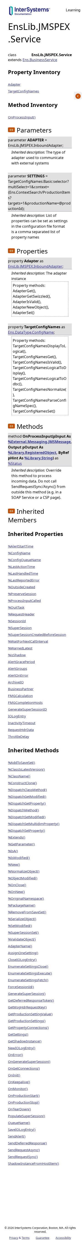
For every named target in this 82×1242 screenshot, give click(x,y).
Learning (73, 10)
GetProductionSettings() (27, 1020)
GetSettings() (18, 1034)
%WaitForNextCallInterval (28, 641)
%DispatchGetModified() (27, 796)
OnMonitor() (18, 1088)
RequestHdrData (21, 729)
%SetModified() (20, 925)
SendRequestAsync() (24, 1150)
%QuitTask (16, 607)
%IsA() (13, 851)
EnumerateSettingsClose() (28, 966)
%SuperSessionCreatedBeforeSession (37, 634)
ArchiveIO (16, 682)
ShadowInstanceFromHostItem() (33, 1163)
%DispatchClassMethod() (27, 789)
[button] (11, 129)
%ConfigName (19, 553)
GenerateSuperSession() (27, 993)
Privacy (13, 1238)
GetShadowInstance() (24, 1041)
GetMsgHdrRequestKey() (27, 1007)
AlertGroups (17, 668)
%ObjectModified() (22, 878)
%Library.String (38, 458)
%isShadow (17, 655)
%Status (15, 463)
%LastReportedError (23, 580)
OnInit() (14, 1075)
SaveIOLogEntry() (22, 1129)
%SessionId (17, 621)
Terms (26, 1238)
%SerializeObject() (22, 918)
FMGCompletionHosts (25, 702)
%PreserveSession (22, 593)
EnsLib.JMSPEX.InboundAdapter (35, 266)
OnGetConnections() (24, 1068)
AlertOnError (18, 675)
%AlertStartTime (20, 546)
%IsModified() (19, 857)
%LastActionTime (21, 566)
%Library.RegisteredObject (32, 452)
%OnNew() (16, 891)
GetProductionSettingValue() (30, 1014)
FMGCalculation (20, 695)
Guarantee (42, 1238)
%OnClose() (17, 885)
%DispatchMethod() (23, 810)
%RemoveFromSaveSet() (27, 912)
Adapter (14, 84)
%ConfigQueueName (24, 559)
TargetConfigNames (23, 91)
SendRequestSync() (23, 1156)
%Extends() (16, 837)
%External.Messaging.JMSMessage (39, 441)
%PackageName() (21, 905)
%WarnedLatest (20, 648)
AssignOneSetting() (23, 952)
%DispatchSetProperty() (26, 830)
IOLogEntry (17, 716)
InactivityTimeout (21, 723)
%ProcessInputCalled (24, 600)
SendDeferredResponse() (27, 1143)
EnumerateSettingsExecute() (30, 973)
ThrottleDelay (18, 736)
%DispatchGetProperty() (27, 803)
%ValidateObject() (22, 939)
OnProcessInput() (22, 117)
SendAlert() (17, 1136)
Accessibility (63, 1238)
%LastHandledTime (23, 573)
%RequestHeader (21, 614)
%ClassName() (19, 776)
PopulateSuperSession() (26, 1116)
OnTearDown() (19, 1109)
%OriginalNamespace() (26, 898)
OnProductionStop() (23, 1102)
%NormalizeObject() (23, 871)
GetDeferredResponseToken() (31, 1000)
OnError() (15, 1054)
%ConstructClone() (22, 783)
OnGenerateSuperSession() (29, 1061)
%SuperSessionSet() (23, 932)
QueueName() (19, 1122)
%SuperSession (20, 627)
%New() (14, 864)
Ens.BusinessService (40, 59)
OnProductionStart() (24, 1095)
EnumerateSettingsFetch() (28, 980)
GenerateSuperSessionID (27, 709)
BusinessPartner (20, 689)
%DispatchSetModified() (27, 817)
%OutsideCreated (21, 587)
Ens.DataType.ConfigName (31, 332)
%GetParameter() (21, 844)
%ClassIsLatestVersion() (26, 769)
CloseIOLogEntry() (22, 959)
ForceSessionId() (21, 986)
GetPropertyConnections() (28, 1027)
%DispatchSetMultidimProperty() (33, 823)
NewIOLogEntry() (21, 1048)
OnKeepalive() (19, 1082)
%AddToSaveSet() (21, 762)
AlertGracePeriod (21, 661)
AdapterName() (20, 946)
